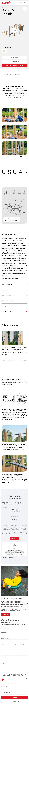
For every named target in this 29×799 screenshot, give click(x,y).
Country (2, 689)
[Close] (26, 678)
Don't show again (14, 701)
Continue (14, 697)
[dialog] (14, 399)
